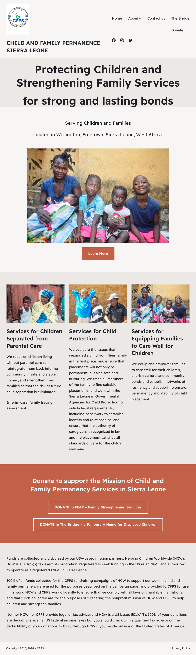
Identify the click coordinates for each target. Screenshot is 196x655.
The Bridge (180, 18)
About (133, 18)
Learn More (98, 253)
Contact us (156, 18)
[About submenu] (140, 18)
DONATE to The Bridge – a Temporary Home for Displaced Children (98, 524)
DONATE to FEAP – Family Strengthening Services (98, 507)
